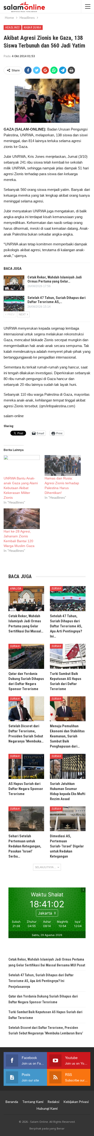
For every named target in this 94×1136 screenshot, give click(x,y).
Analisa (15, 588)
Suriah (56, 588)
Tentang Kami (32, 1102)
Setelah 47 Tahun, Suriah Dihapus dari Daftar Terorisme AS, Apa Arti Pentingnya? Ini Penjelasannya (41, 981)
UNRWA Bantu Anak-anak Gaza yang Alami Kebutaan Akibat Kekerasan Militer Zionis (21, 487)
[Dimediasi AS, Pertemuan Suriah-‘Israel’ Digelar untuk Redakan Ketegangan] (68, 818)
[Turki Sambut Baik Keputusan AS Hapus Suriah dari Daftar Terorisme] (68, 656)
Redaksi (53, 1102)
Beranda (12, 1102)
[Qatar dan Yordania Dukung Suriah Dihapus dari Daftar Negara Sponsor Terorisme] (26, 656)
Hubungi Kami (47, 1108)
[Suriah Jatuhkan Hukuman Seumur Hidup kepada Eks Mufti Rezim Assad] (68, 766)
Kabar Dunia (32, 27)
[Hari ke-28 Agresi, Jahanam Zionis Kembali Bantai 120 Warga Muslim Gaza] (22, 518)
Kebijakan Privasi (76, 1102)
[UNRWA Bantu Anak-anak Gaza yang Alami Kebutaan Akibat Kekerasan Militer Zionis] (22, 465)
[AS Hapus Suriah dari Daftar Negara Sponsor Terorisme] (26, 766)
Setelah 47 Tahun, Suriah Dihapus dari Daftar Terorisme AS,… (56, 300)
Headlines (12, 27)
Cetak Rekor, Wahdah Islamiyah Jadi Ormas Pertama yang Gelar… (54, 279)
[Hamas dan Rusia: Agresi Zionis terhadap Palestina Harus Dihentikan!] (63, 465)
